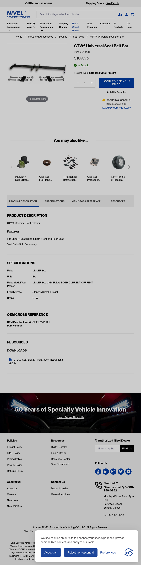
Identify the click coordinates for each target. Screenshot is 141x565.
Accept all (50, 552)
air (7, 41)
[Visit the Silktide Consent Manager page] (128, 552)
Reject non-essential (81, 552)
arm (8, 35)
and (8, 28)
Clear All (55, 22)
